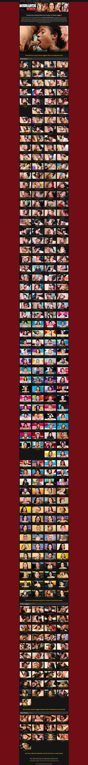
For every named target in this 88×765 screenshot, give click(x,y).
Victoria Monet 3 (38, 504)
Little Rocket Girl (37, 189)
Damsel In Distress (25, 319)
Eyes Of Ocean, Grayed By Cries (50, 346)
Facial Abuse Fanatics (62, 457)
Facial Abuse (22, 0)
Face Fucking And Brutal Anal (50, 457)
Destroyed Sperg (25, 244)
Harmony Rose (50, 650)
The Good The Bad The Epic (37, 327)
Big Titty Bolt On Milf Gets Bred (50, 68)
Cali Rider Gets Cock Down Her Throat (51, 760)
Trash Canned (62, 485)
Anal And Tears (50, 402)
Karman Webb (62, 668)
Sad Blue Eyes (25, 476)
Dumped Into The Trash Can (38, 170)
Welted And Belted (50, 152)
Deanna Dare (50, 731)
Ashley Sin (62, 631)
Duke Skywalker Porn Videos (54, 760)
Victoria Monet (62, 550)
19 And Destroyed (25, 402)
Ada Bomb (25, 504)
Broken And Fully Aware (25, 346)
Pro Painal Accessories (62, 392)
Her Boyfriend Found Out (25, 96)
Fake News (62, 374)
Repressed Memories (37, 309)
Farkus (63, 96)
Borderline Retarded (37, 402)
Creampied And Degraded (25, 124)
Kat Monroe (50, 494)
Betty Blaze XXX (37, 587)
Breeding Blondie (62, 68)
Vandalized (50, 105)
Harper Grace (25, 587)
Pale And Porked (38, 411)
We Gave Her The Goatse (38, 429)
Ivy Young (25, 631)
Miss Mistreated (50, 142)
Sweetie (50, 696)
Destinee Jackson (62, 650)
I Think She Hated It (38, 291)
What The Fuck (25, 467)
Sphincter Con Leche (25, 327)
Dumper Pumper (50, 198)
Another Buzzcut (50, 235)
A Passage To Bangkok (25, 429)
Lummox (62, 355)
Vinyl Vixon (50, 559)
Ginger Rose (38, 569)
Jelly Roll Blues (62, 402)
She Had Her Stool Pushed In (62, 189)
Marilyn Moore (50, 541)
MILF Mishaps (25, 309)
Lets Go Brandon (50, 254)
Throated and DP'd (25, 170)
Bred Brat (50, 96)
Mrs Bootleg (63, 217)
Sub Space (50, 411)
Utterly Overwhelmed (25, 355)
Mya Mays (38, 650)
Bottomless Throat (38, 439)
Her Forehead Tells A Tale (62, 467)
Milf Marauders (25, 87)
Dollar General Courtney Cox (38, 235)
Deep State (38, 281)
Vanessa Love (50, 722)
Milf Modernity (37, 300)
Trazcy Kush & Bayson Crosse (25, 650)
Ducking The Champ (62, 448)
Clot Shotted (63, 105)
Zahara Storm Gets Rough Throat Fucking (37, 760)
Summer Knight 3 (50, 668)
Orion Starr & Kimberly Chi (50, 596)
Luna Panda (38, 541)
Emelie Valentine (25, 722)
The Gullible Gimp (50, 170)
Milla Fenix (50, 587)
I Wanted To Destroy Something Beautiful (25, 106)
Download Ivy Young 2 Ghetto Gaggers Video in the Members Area (44, 55)
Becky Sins (25, 513)
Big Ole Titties (37, 374)
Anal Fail (25, 392)
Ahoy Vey (37, 263)
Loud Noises (25, 179)
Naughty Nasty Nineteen (38, 152)
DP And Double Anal (50, 467)
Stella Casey (38, 494)
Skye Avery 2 (38, 559)
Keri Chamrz (63, 696)
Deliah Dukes (50, 578)
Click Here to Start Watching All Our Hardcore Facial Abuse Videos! (44, 600)
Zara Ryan (37, 550)
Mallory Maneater (63, 494)
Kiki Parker (25, 541)
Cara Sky (50, 740)
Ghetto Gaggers (36, 0)
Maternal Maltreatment (25, 254)
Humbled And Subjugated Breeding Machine (25, 77)
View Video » (25, 69)
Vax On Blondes (50, 87)
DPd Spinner (38, 226)
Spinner (50, 272)
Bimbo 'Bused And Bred (50, 77)
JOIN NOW (30, 58)
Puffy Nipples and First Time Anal (25, 494)
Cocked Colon (25, 152)
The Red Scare (50, 448)
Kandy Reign (63, 740)
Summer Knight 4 (62, 640)
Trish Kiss (50, 504)
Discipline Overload (25, 383)
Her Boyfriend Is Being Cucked (50, 226)
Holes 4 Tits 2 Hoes (50, 319)
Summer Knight (50, 687)
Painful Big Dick (62, 300)
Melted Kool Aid (37, 217)
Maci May (50, 550)
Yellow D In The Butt (62, 439)
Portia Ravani (38, 696)
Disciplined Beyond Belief (25, 263)
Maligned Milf (38, 114)
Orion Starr (25, 596)
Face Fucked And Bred (62, 142)
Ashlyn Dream (25, 705)
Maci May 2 (50, 522)
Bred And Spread (62, 77)
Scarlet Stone (62, 569)
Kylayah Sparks (37, 622)
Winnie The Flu (37, 392)
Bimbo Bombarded (50, 179)
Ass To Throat (25, 217)
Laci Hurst (37, 596)
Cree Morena (38, 659)
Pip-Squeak (62, 327)
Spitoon (38, 105)
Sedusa (38, 740)
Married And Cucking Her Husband (37, 68)
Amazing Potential (38, 383)
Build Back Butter (62, 272)
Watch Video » (63, 542)
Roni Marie (38, 513)
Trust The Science (63, 170)
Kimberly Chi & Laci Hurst (62, 578)
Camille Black (62, 587)
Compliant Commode (50, 485)
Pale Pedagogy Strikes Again (50, 207)
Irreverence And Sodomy (38, 485)
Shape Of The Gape (62, 429)
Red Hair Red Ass (50, 189)
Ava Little (62, 531)
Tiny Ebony (25, 687)
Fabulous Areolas (38, 198)
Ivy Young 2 (63, 622)
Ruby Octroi (25, 578)
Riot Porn (62, 383)
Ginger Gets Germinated (38, 124)
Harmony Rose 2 (38, 631)
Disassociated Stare (38, 161)
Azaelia (62, 678)
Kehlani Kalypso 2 (62, 522)
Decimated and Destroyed (25, 272)
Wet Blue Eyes (50, 133)
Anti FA (62, 207)
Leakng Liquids (62, 198)
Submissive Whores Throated (34, 760)
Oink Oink (62, 337)
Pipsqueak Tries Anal (37, 272)
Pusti (62, 309)
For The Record (50, 291)
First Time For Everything (50, 439)
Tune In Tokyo (37, 476)
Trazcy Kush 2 (25, 678)
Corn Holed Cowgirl (38, 420)
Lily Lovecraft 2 (62, 541)
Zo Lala (25, 622)
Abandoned (25, 142)
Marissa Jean (50, 513)
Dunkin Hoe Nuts (50, 300)
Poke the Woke (37, 77)
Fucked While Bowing (50, 374)
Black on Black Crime (45, 0)
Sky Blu (50, 631)
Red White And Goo (50, 161)
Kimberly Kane (25, 522)
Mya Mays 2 (25, 640)
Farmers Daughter (50, 429)
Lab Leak (62, 291)
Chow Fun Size (50, 337)
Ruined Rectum (62, 318)
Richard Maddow (38, 346)
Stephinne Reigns (62, 659)
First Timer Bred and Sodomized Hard (25, 68)
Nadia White (50, 569)
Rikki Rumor (38, 731)
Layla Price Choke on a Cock (44, 760)
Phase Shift (25, 337)
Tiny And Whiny (62, 235)
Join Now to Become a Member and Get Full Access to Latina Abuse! (44, 753)
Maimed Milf (25, 189)
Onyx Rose (25, 740)
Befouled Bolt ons (25, 281)
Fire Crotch (62, 476)
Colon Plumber (37, 364)
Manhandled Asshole (62, 244)
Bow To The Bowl (63, 364)
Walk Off (50, 355)
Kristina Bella (62, 596)
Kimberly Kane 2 (62, 504)
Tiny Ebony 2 (50, 678)
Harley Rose (25, 531)
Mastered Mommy (63, 263)
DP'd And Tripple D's (25, 374)
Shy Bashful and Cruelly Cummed (62, 152)
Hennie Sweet (38, 668)
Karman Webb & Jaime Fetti (62, 687)
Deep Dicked (38, 319)
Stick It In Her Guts (25, 235)
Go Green (25, 207)
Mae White (38, 722)
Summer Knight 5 (50, 640)
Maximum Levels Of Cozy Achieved (25, 198)
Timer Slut (62, 254)
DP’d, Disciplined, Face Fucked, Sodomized (38, 449)
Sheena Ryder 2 (62, 722)
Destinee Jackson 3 (50, 613)
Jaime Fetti (38, 687)
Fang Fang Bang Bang (37, 337)
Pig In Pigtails (50, 383)
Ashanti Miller (25, 613)
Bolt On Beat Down (62, 346)
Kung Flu (50, 392)
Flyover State (25, 439)
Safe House (25, 485)
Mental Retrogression (37, 254)
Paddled (50, 114)
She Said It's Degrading (62, 114)
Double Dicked (25, 300)
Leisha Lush (63, 613)
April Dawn (25, 569)
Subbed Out (25, 161)
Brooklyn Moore (37, 531)
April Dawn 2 (25, 559)
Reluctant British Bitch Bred (37, 133)
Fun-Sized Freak (50, 327)
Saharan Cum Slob (38, 207)
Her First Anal (25, 411)
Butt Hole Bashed (50, 420)
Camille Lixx (25, 731)
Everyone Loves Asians (25, 448)
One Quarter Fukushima (63, 179)
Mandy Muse (25, 749)
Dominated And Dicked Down (63, 226)
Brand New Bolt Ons (25, 291)
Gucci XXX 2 (50, 622)
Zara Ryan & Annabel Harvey (25, 550)
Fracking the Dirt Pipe (50, 281)
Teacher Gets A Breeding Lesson (62, 133)
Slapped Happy (62, 281)
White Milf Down (38, 355)
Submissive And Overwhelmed (25, 420)
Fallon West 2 (38, 522)
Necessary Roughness (62, 411)
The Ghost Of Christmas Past (62, 124)
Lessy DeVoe (38, 640)
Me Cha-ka (38, 179)
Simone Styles (25, 659)
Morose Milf (50, 217)
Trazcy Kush (38, 678)
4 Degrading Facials (50, 244)
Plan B (38, 96)
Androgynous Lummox (50, 364)
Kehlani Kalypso (50, 531)
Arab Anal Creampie (62, 87)
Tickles (50, 124)
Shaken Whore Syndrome (25, 133)
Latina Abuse (28, 0)
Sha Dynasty (38, 613)
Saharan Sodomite (63, 161)
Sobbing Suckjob (38, 244)
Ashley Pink (25, 696)
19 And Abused (37, 467)
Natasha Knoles (37, 578)
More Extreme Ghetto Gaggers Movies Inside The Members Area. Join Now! (44, 709)
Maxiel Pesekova (62, 731)
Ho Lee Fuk (38, 87)
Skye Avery (62, 559)
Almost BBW (25, 364)
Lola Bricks (25, 668)
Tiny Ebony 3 (50, 659)
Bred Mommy (37, 142)
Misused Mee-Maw (25, 226)
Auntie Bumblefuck (62, 420)
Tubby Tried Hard (50, 309)
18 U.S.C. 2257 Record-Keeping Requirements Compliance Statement (44, 763)
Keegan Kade (62, 513)
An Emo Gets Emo (50, 476)
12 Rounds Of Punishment (50, 263)
